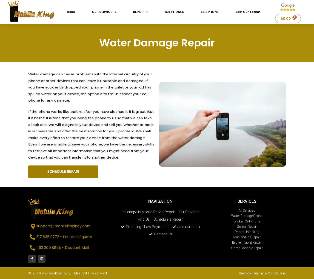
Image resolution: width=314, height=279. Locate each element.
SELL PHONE (209, 12)
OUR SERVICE (102, 12)
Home (70, 12)
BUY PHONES (174, 12)
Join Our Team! (247, 12)
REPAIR (138, 12)
